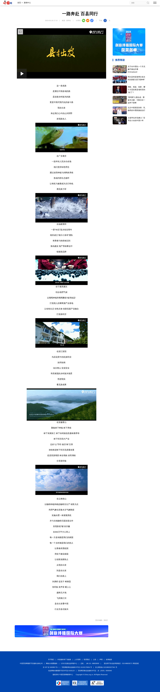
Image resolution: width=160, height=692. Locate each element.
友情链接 (109, 659)
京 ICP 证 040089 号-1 (50, 667)
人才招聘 (77, 659)
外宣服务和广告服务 (64, 659)
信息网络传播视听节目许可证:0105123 (61, 670)
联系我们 (87, 659)
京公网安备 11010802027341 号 (106, 667)
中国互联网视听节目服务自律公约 (31, 663)
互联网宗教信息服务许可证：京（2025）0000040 (95, 670)
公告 (94, 659)
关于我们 (51, 659)
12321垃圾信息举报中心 (69, 663)
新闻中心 (27, 3)
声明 (101, 659)
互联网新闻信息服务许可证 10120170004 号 (77, 667)
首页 (19, 3)
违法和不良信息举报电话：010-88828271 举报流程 (121, 663)
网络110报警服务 (51, 663)
